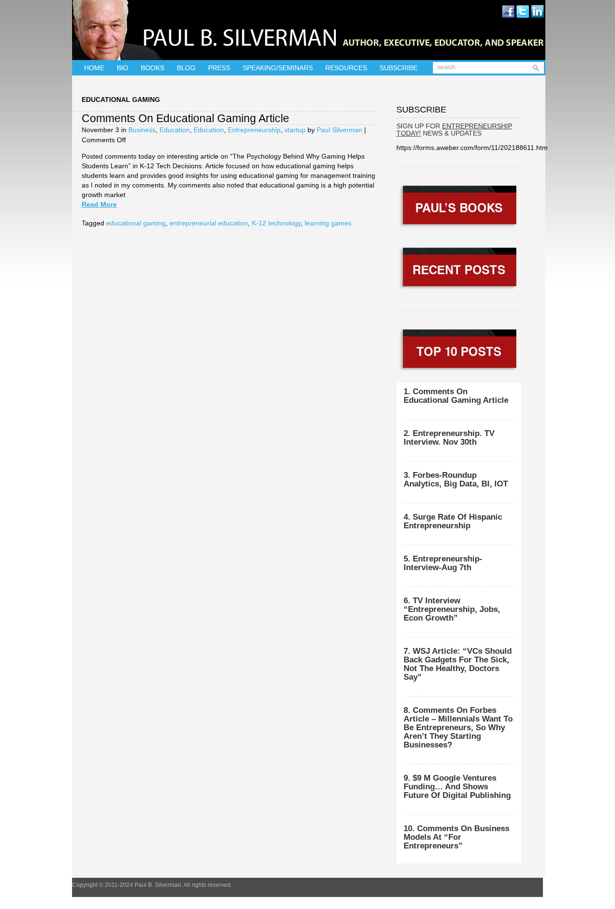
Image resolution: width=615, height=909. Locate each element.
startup (295, 130)
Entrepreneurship (254, 130)
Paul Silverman (339, 130)
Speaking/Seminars (278, 68)
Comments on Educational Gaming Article (185, 118)
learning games (328, 223)
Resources (346, 68)
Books (152, 68)
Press (219, 68)
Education (175, 130)
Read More (99, 204)
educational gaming (136, 223)
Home (94, 68)
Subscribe (399, 68)
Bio (122, 68)
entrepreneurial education (209, 223)
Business (142, 130)
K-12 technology (276, 223)
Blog (186, 68)
